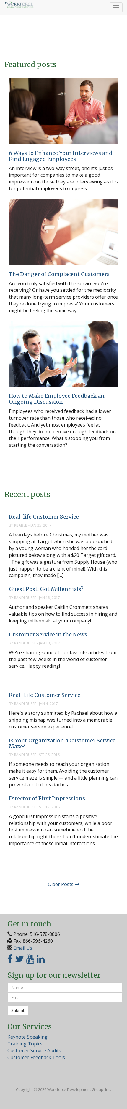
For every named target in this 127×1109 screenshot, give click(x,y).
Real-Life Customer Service (44, 695)
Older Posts (61, 884)
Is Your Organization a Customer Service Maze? (62, 743)
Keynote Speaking (27, 1037)
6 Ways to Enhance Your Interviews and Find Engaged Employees (61, 156)
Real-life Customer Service (44, 516)
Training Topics (25, 1043)
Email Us (22, 948)
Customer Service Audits (34, 1050)
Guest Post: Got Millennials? (46, 589)
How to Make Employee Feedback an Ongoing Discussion (57, 398)
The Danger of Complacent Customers (59, 274)
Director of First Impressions (47, 798)
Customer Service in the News (48, 634)
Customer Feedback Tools (36, 1057)
